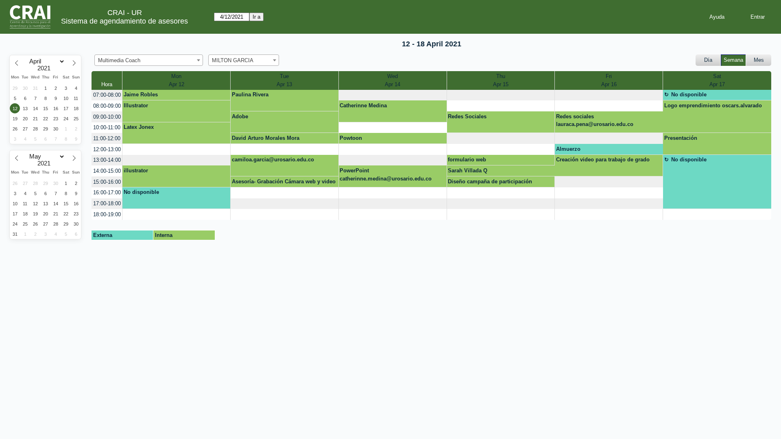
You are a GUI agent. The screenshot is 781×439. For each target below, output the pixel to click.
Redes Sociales (467, 116)
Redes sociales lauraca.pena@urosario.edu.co (594, 120)
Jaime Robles (141, 94)
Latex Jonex (139, 127)
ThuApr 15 (500, 80)
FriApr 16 (609, 80)
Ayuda (716, 17)
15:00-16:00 (107, 182)
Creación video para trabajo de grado (603, 159)
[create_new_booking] (393, 95)
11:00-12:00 (106, 138)
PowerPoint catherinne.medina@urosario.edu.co (386, 174)
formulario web (467, 159)
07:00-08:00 (107, 95)
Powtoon (351, 138)
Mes (759, 60)
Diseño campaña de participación (490, 181)
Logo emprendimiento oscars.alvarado (713, 105)
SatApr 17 (717, 80)
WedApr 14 (392, 80)
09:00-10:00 (107, 117)
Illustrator (136, 105)
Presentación (680, 138)
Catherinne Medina (363, 105)
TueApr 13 (284, 80)
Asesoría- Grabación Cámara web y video (284, 181)
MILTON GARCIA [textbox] (232, 60)
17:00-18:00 (107, 203)
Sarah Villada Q (467, 170)
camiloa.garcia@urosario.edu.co (273, 159)
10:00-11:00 (106, 127)
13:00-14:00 (107, 160)
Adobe (240, 116)
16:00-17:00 (107, 192)
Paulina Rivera (250, 94)
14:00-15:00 (107, 171)
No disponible (689, 94)
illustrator (136, 170)
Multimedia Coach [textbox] (119, 60)
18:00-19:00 (107, 214)
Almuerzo (568, 149)
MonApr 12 (176, 80)
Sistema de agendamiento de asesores (124, 21)
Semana (733, 60)
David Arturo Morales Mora (265, 138)
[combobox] (148, 60)
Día (708, 60)
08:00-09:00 (107, 106)
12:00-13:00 (107, 149)
